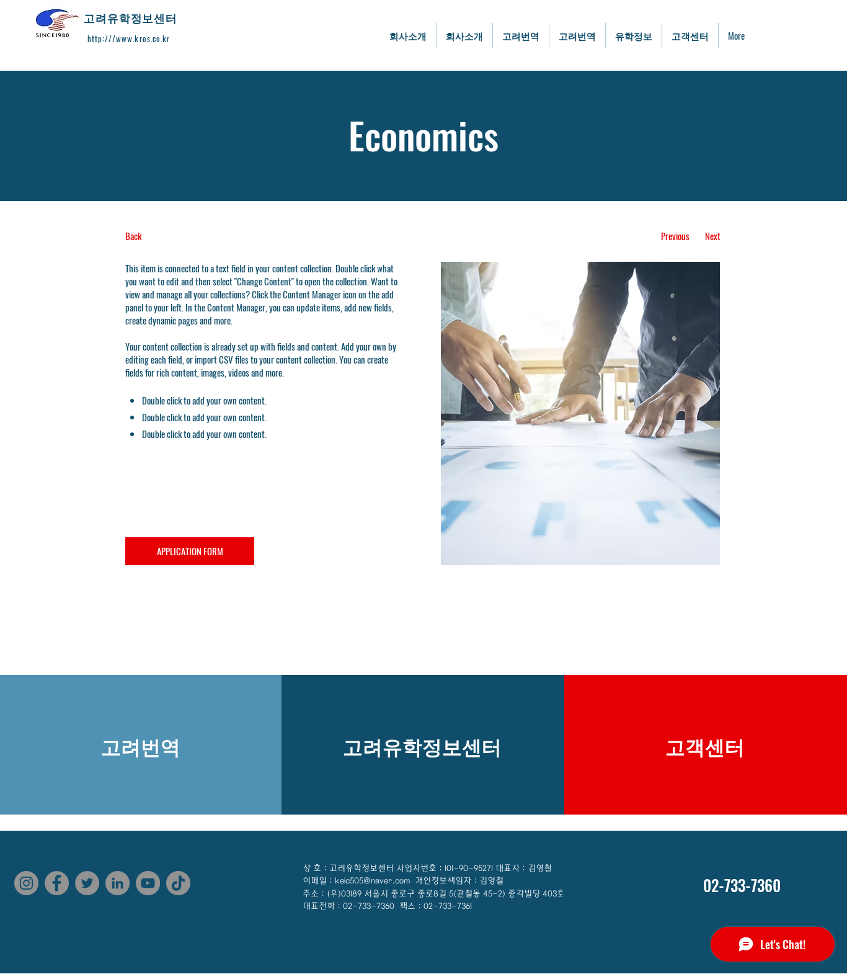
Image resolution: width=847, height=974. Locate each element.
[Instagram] (26, 883)
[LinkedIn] (117, 883)
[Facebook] (57, 883)
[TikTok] (178, 883)
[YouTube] (148, 883)
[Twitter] (87, 883)
